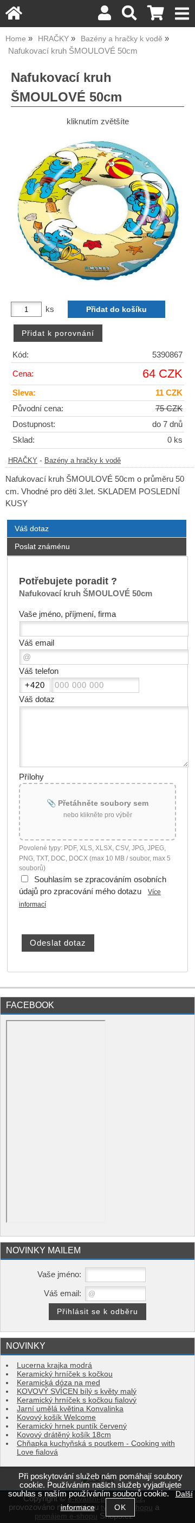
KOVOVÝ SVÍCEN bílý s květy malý (76, 1391)
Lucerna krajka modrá (54, 1365)
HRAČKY (22, 460)
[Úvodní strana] (14, 16)
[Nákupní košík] (156, 16)
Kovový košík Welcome (56, 1417)
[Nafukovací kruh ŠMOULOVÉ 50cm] (97, 209)
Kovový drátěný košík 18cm (64, 1435)
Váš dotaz (32, 528)
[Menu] (182, 14)
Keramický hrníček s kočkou (65, 1374)
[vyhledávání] (129, 16)
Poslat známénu (42, 546)
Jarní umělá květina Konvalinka (70, 1409)
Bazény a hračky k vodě (82, 460)
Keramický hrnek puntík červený (72, 1426)
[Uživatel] (104, 16)
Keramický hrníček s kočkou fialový (76, 1400)
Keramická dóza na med (58, 1383)
